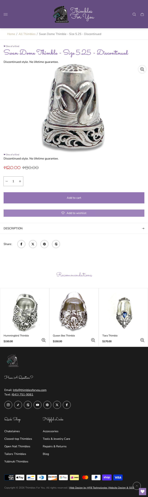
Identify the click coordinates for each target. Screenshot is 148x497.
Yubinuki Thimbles (16, 462)
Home (11, 34)
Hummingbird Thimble (16, 335)
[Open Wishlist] (142, 491)
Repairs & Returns (55, 446)
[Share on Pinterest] (44, 244)
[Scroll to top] (137, 486)
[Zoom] (142, 69)
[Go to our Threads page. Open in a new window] (28, 405)
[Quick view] (44, 340)
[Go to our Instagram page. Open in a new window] (8, 405)
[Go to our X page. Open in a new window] (57, 405)
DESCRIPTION (13, 228)
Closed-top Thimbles (18, 439)
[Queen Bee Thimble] (74, 312)
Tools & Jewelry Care (56, 439)
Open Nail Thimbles (17, 446)
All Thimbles (27, 34)
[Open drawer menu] (6, 14)
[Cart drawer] (142, 14)
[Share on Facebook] (21, 244)
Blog (46, 454)
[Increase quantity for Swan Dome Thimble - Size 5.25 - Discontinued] (20, 181)
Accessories (50, 431)
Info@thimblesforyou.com (30, 390)
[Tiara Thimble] (123, 312)
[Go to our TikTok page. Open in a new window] (18, 405)
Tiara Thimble (109, 335)
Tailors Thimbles (15, 454)
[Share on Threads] (56, 244)
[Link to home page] (13, 361)
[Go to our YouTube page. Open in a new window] (38, 405)
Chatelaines (12, 431)
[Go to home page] (74, 14)
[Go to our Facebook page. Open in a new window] (67, 405)
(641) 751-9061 (22, 395)
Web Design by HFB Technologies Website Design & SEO (101, 487)
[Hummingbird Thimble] (25, 312)
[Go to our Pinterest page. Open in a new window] (47, 405)
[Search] (134, 14)
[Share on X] (33, 244)
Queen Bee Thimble (64, 335)
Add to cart (74, 198)
